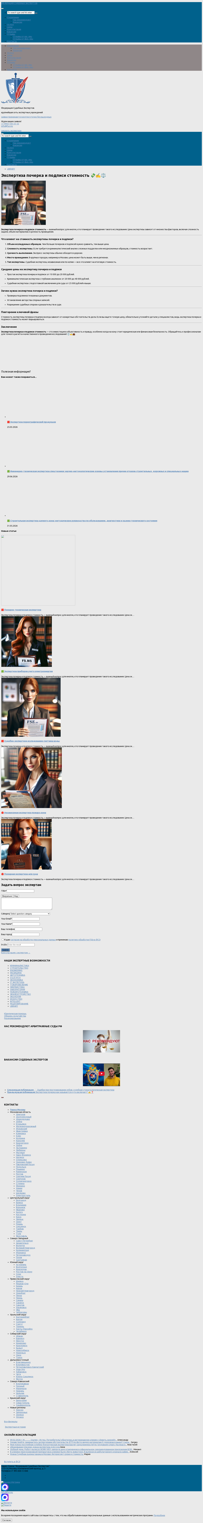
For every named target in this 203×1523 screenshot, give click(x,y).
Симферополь (23, 1405)
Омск (18, 1355)
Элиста (19, 1276)
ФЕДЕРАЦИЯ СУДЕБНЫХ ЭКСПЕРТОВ (19, 3)
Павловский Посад (25, 1164)
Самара (19, 1300)
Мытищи (20, 1152)
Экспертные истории (15, 1427)
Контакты (12, 41)
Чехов (19, 1191)
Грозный (20, 1386)
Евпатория (21, 1400)
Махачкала (21, 1388)
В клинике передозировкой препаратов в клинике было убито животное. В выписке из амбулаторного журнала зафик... (69, 1452)
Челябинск (21, 1331)
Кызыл (19, 1348)
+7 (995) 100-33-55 (10, 124)
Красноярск (21, 1345)
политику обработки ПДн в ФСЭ (84, 940)
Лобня (19, 1145)
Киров (19, 1288)
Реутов (19, 1174)
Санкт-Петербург (24, 1241)
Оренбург (21, 1293)
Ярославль (21, 1236)
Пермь (19, 1298)
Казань (19, 1286)
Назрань (20, 1391)
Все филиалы (10, 1421)
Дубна (19, 1121)
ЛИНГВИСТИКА (17, 987)
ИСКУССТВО (16, 999)
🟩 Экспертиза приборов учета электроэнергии (27, 671)
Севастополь (22, 1403)
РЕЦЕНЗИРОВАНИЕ (19, 1004)
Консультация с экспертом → (15, 952)
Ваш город (6, 934)
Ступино (20, 1183)
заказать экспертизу (11, 130)
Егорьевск (21, 1124)
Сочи (18, 1274)
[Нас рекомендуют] (101, 1041)
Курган (19, 1319)
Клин (18, 1136)
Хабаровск (21, 1372)
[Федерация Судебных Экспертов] (15, 103)
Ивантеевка (22, 1131)
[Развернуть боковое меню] (2, 1097)
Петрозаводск (23, 1255)
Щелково (21, 1193)
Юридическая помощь (15, 1013)
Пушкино (20, 1169)
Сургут (19, 1324)
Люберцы (20, 1150)
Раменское (21, 1171)
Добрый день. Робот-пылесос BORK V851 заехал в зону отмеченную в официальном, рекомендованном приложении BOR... (71, 1449)
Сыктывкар (21, 1260)
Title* (4, 891)
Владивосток (23, 1364)
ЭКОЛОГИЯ (15, 996)
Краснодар (21, 1269)
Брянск (19, 1202)
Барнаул (20, 1338)
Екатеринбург (23, 1317)
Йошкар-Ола (22, 1283)
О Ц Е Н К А (15, 977)
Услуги (10, 24)
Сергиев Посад (23, 1176)
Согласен (6, 1520)
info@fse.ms (7, 126)
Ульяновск (21, 1307)
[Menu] (2, 8)
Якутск (19, 1379)
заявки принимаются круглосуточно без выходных (26, 117)
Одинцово (21, 1160)
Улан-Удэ (20, 1369)
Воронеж (20, 1207)
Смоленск (21, 1226)
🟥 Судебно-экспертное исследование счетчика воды (30, 741)
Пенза (19, 1295)
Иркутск (20, 1341)
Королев (20, 1140)
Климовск (21, 1133)
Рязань (19, 1224)
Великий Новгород (25, 1248)
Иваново (20, 1210)
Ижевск (19, 1281)
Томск (19, 1357)
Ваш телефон (8, 929)
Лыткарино (21, 1148)
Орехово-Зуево (24, 1162)
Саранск (20, 1303)
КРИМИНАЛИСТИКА (19, 965)
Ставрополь (22, 1395)
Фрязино (20, 1186)
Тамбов (20, 1229)
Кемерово (21, 1343)
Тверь (19, 1231)
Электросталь (23, 1195)
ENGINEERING (16, 970)
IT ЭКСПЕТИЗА (17, 982)
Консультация (14, 29)
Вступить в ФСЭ (12, 1461)
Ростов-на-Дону (24, 1272)
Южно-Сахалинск (24, 1376)
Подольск (21, 1167)
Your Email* (6, 919)
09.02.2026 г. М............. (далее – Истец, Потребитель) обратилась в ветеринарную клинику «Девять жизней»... (63, 1440)
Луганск (20, 1417)
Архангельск (22, 1243)
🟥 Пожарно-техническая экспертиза (21, 610)
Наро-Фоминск (23, 1155)
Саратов (20, 1305)
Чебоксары (21, 1312)
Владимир (21, 1205)
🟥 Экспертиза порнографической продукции (31, 422)
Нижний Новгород (25, 1291)
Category (5, 913)
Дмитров (20, 1114)
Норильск (21, 1353)
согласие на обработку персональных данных (33, 940)
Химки (19, 1188)
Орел (18, 1221)
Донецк (20, 1415)
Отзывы (11, 34)
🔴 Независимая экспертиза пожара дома (23, 812)
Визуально (7, 896)
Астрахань (21, 1264)
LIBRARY (11, 169)
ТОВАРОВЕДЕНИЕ (19, 985)
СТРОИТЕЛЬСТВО (19, 968)
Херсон (19, 1410)
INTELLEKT (15, 1001)
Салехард (21, 1322)
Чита (18, 1374)
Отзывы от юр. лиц (22, 36)
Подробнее (159, 1515)
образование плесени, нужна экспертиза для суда (35, 1447)
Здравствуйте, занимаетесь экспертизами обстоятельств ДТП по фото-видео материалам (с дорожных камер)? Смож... (70, 1442)
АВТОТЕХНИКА (17, 975)
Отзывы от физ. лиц (23, 39)
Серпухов (21, 1179)
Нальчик (20, 1393)
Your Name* (6, 924)
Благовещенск (23, 1362)
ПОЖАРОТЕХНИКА (19, 992)
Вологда (20, 1245)
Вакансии (17, 22)
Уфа (18, 1310)
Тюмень (20, 1326)
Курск (18, 1217)
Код (16, 896)
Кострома (21, 1214)
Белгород (21, 1200)
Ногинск (20, 1157)
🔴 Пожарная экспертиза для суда (19, 874)
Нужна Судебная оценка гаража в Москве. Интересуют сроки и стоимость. (47, 1454)
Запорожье (21, 1412)
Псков (19, 1257)
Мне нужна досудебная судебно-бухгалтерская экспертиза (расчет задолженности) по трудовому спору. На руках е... (68, 1444)
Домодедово (23, 1119)
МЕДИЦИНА (16, 973)
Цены (9, 27)
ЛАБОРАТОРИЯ (17, 989)
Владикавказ (22, 1384)
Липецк (19, 1219)
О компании (13, 17)
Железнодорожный (26, 1126)
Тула (18, 1233)
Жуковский (21, 1129)
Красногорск (22, 1143)
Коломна (20, 1138)
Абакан (19, 1336)
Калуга (19, 1212)
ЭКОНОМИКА (16, 980)
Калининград (22, 1250)
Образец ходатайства (15, 1016)
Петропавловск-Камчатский (30, 1367)
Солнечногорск (24, 1181)
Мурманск (21, 1252)
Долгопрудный (23, 1117)
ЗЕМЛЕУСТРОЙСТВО (20, 994)
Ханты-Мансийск (24, 1329)
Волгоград (21, 1267)
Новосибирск (22, 1350)
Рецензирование (12, 1018)
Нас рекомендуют (22, 20)
